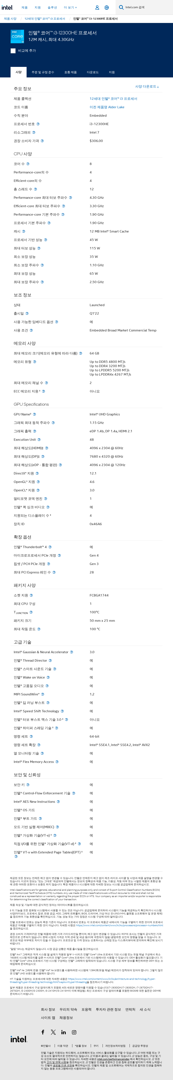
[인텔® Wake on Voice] (48, 677)
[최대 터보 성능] (38, 248)
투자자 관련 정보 (108, 1009)
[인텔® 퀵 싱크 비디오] (48, 507)
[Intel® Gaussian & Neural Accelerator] (71, 652)
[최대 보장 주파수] (42, 282)
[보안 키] (28, 785)
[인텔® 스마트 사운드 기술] (54, 669)
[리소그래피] (33, 132)
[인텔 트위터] (53, 1033)
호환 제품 (70, 72)
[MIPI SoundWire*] (42, 694)
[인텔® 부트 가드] (40, 818)
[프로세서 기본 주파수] (49, 223)
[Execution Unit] (39, 439)
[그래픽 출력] (34, 431)
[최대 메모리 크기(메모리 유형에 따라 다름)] (80, 353)
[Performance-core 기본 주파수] (63, 214)
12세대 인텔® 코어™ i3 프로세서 (113, 99)
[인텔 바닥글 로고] (19, 1039)
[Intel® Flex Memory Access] (57, 762)
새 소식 (145, 1009)
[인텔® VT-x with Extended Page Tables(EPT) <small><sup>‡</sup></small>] (16, 856)
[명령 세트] (31, 736)
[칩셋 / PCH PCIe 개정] (48, 564)
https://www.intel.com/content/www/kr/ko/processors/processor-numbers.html (119, 925)
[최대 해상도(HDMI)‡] (46, 448)
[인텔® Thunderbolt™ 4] (50, 547)
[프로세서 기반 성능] (45, 240)
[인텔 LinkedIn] (63, 1033)
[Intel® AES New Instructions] (58, 801)
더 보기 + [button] (70, 7)
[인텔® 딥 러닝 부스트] (48, 702)
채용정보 (66, 1018)
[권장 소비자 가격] (42, 141)
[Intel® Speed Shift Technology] (62, 711)
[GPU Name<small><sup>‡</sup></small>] (34, 414)
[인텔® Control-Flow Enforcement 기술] (73, 793)
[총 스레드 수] (35, 189)
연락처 (130, 1009)
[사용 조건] (31, 330)
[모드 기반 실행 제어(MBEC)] (57, 827)
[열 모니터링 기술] (42, 753)
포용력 (86, 1009)
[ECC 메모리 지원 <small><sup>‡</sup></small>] (43, 391)
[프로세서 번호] (38, 124)
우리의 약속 (68, 1009)
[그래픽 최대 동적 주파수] (53, 422)
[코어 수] (28, 164)
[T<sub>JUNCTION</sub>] (31, 612)
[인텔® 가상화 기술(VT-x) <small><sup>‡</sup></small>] (55, 835)
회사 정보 (48, 1009)
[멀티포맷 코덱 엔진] (45, 498)
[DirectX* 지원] (37, 473)
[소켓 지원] (31, 595)
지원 (112, 72)
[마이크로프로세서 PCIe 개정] (59, 555)
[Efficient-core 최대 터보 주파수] (63, 206)
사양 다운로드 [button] (145, 86)
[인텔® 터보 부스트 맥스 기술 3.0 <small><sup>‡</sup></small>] (66, 719)
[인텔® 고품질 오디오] (47, 686)
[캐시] (23, 231)
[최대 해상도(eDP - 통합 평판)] (60, 465)
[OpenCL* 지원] (38, 490)
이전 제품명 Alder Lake (107, 107)
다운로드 (93, 72)
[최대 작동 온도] (38, 629)
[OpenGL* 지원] (38, 482)
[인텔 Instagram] (74, 1033)
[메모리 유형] (34, 362)
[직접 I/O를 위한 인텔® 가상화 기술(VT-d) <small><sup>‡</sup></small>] (79, 844)
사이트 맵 (48, 1018)
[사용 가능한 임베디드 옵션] (56, 322)
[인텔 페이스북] (42, 1033)
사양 (19, 72)
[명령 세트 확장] (38, 745)
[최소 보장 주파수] (42, 265)
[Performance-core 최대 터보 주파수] (70, 197)
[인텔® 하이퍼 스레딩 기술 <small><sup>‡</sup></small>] (56, 728)
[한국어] (106, 7)
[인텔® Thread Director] (50, 660)
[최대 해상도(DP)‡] (43, 456)
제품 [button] (25, 7)
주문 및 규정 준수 (43, 72)
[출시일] (27, 313)
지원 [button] (38, 7)
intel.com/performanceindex (113, 1059)
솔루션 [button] (52, 7)
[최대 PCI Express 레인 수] (54, 572)
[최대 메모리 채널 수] (46, 383)
